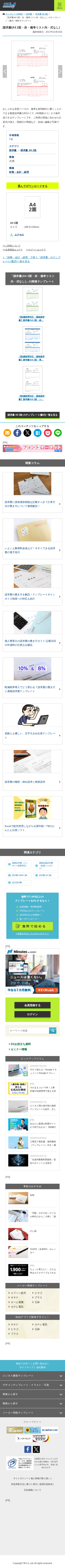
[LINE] (58, 430)
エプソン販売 (18, 1292)
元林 (37, 1302)
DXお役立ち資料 (21, 1044)
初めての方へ (23, 1363)
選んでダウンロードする (32, 186)
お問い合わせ (40, 1363)
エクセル (19, 234)
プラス (38, 1297)
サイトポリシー (21, 1478)
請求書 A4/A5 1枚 (19, 875)
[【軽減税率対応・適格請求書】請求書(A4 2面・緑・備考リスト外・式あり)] (33, 300)
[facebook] (17, 430)
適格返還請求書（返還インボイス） (46, 865)
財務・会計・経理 (19, 172)
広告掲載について (32, 1490)
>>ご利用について (11, 245)
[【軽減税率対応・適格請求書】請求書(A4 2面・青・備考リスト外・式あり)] (33, 340)
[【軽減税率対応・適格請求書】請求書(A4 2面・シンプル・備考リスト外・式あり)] (33, 380)
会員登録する (32, 1005)
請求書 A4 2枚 (45, 875)
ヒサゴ (38, 1292)
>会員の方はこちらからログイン (32, 933)
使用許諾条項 (45, 1484)
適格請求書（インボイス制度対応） (20, 864)
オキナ (14, 1297)
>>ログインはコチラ (36, 249)
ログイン (32, 1014)
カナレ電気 (17, 1306)
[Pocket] (48, 430)
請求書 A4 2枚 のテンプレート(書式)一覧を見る (33, 414)
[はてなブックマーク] (38, 430)
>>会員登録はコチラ (13, 249)
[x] (27, 430)
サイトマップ (27, 1367)
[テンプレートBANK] (9, 5)
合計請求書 (17, 882)
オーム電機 (17, 1302)
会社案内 (41, 1367)
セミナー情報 (19, 1049)
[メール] (7, 430)
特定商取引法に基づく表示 (24, 1484)
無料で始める (34, 926)
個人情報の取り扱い (40, 1478)
